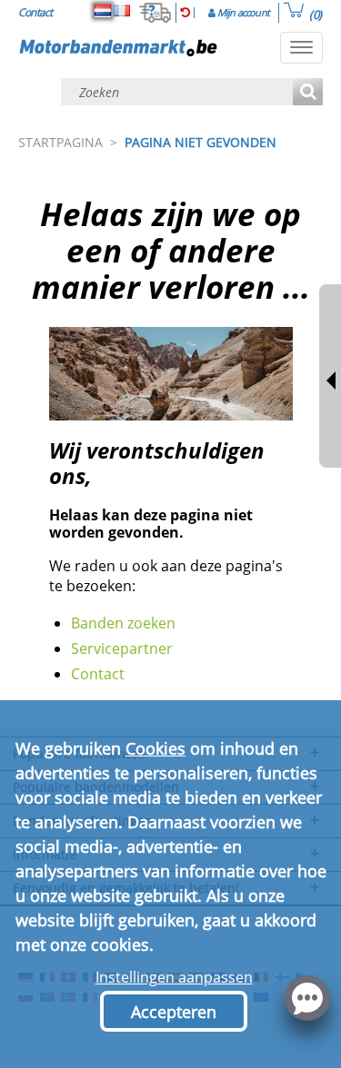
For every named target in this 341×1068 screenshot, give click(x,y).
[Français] (122, 11)
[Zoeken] (308, 93)
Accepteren (173, 1012)
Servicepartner (122, 648)
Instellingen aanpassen (174, 977)
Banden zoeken (123, 623)
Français (122, 11)
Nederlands (103, 11)
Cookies (155, 748)
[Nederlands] (103, 11)
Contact (98, 674)
